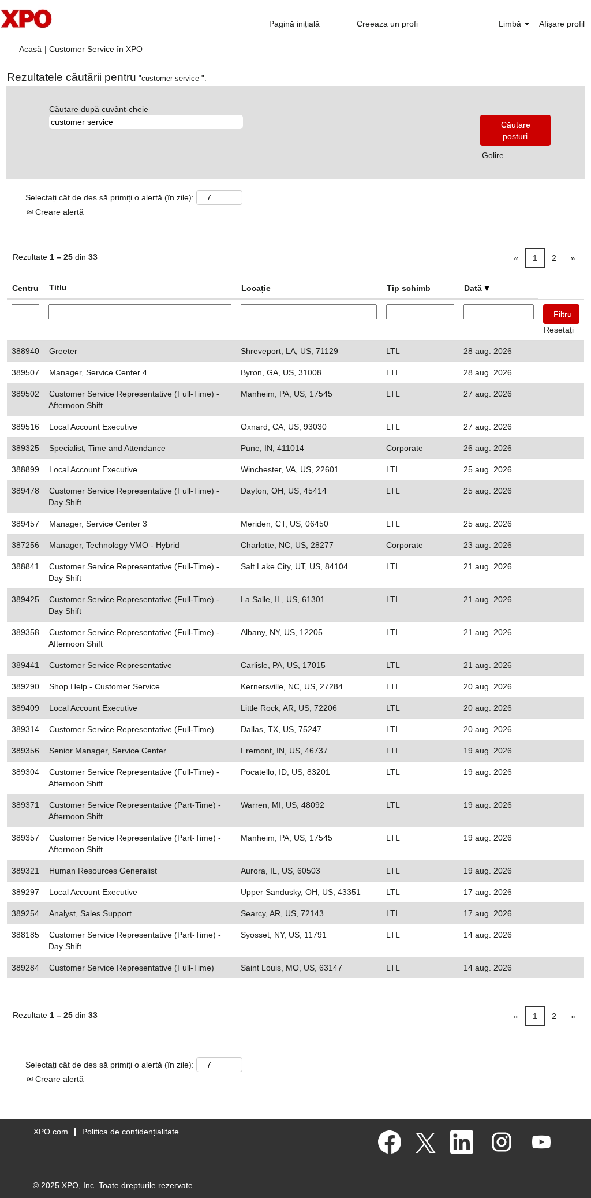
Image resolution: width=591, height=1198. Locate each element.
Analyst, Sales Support (90, 913)
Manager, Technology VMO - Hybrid (114, 545)
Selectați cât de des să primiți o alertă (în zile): (109, 197)
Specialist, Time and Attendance (107, 448)
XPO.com (50, 1131)
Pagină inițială (294, 23)
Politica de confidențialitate (130, 1131)
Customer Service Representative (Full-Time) (131, 729)
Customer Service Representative (110, 665)
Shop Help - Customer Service (104, 686)
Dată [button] (474, 288)
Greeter (63, 351)
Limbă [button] (511, 23)
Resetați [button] (559, 329)
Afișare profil (562, 23)
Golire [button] (493, 155)
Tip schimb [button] (409, 288)
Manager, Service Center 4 (98, 372)
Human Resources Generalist (103, 870)
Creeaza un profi (387, 23)
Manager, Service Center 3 (98, 523)
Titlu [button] (58, 287)
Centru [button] (25, 288)
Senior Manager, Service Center (107, 750)
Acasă (30, 49)
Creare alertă (58, 212)
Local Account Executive (93, 426)
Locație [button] (256, 288)
